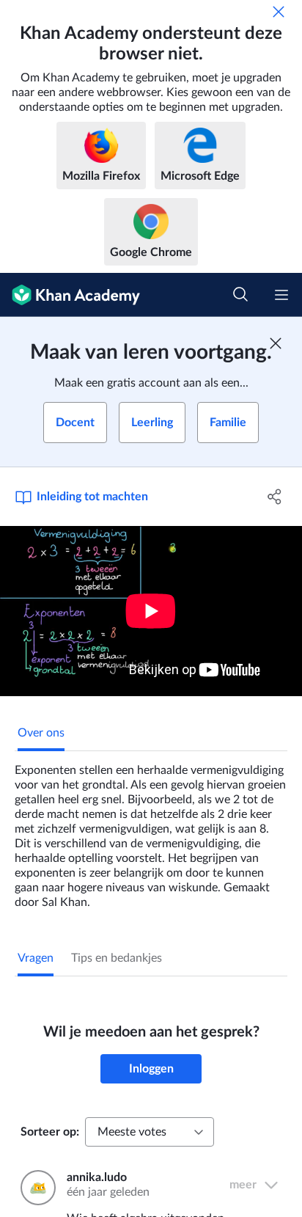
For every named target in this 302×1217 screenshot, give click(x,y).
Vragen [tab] (36, 958)
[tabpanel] (151, 830)
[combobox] (149, 1132)
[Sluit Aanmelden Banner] (275, 343)
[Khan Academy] (70, 295)
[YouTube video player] (151, 611)
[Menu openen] (281, 295)
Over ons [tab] (41, 733)
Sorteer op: (50, 1132)
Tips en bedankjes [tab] (116, 958)
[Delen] (274, 496)
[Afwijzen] (278, 11)
